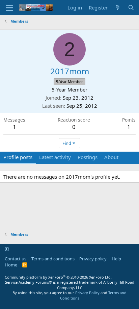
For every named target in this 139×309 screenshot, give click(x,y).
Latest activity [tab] (55, 157)
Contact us (15, 259)
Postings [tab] (88, 157)
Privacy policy (93, 259)
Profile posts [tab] (17, 157)
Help (116, 259)
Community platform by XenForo (58, 277)
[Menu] (9, 8)
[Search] (131, 7)
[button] (6, 249)
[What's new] (117, 7)
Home (11, 265)
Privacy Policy (87, 292)
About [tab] (111, 157)
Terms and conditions (53, 259)
